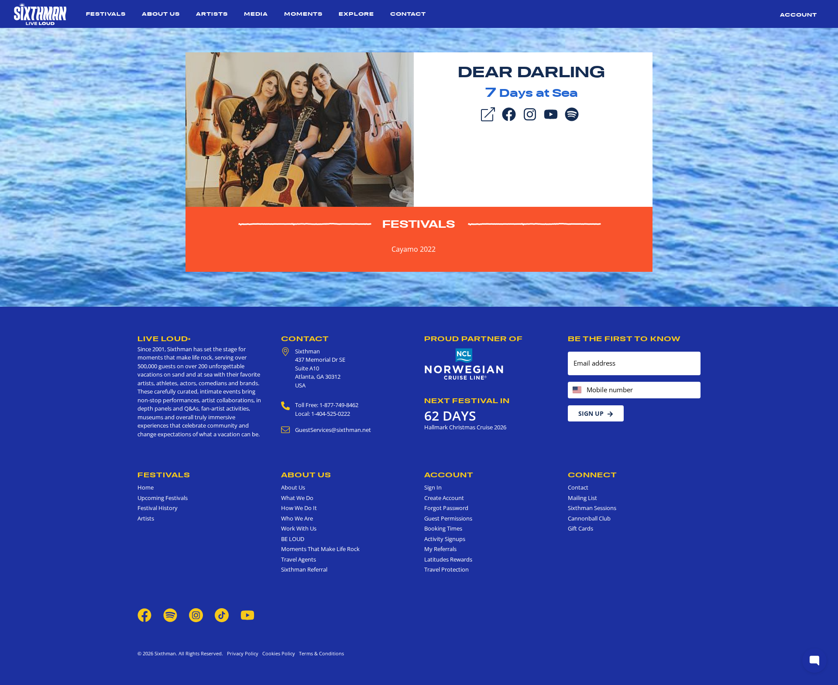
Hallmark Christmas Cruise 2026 (465, 427)
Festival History (157, 508)
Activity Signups (444, 539)
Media (256, 13)
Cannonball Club (589, 518)
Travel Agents (298, 559)
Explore (356, 13)
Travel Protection (446, 569)
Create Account (444, 498)
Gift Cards (580, 528)
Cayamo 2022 (414, 249)
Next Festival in (467, 400)
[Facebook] (509, 113)
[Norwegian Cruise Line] (464, 364)
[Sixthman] (40, 14)
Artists (212, 13)
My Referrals (440, 549)
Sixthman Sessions (592, 508)
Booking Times (443, 528)
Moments (303, 13)
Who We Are (297, 518)
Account (798, 14)
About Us (161, 13)
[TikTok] (222, 614)
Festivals (106, 13)
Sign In (433, 487)
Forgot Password (446, 508)
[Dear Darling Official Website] (299, 129)
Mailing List (582, 498)
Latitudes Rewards (448, 559)
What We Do (297, 498)
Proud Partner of (473, 338)
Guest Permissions (448, 518)
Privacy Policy (242, 653)
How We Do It (299, 508)
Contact (408, 13)
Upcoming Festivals (162, 498)
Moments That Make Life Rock (320, 549)
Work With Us (298, 528)
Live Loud (164, 338)
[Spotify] (572, 113)
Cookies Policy (277, 653)
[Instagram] (530, 113)
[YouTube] (551, 113)
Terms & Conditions (320, 653)
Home (145, 487)
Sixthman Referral (304, 569)
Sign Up (591, 413)
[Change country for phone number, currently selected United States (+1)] (576, 390)
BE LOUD (292, 539)
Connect (592, 474)
